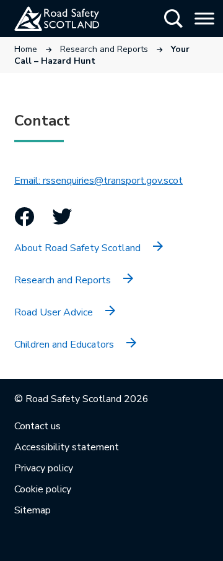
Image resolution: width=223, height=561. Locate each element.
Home (25, 49)
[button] (173, 18)
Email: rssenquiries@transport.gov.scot (98, 180)
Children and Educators (64, 344)
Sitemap (32, 510)
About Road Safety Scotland (77, 248)
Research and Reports (104, 49)
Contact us (37, 426)
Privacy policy (43, 468)
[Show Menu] (204, 18)
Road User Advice (53, 312)
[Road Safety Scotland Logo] (71, 18)
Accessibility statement (66, 447)
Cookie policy (42, 489)
